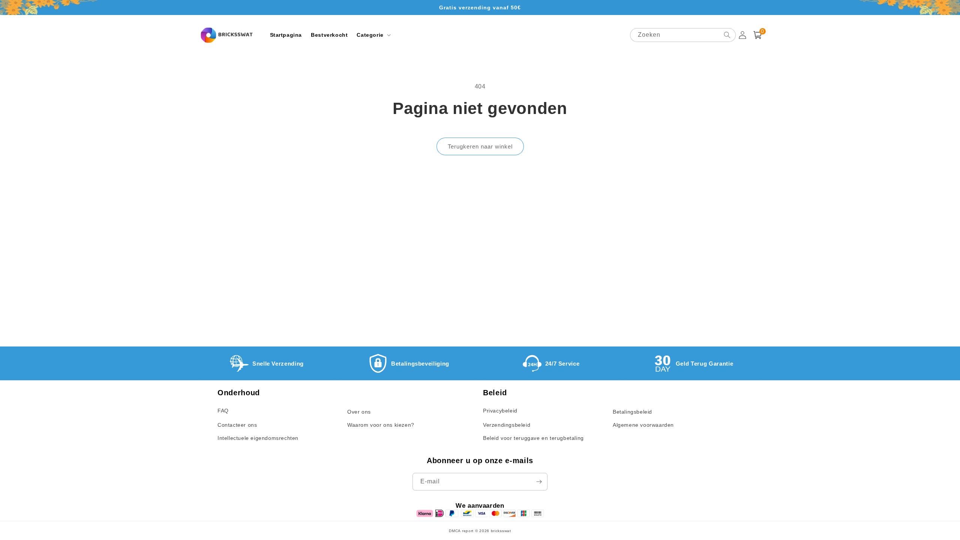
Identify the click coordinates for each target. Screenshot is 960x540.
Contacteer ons (237, 425)
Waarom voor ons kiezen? (380, 425)
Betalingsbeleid (632, 412)
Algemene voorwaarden (643, 425)
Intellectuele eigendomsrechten (258, 438)
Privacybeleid (500, 411)
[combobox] (682, 35)
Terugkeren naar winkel (480, 146)
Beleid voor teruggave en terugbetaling (533, 438)
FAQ (223, 411)
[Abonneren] (539, 481)
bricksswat (501, 531)
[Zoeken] (727, 34)
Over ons (359, 412)
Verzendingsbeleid (506, 425)
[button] (372, 35)
